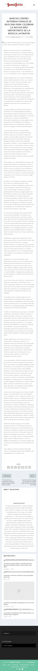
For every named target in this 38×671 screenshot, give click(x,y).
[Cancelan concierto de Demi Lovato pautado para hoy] (19, 572)
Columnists (15, 665)
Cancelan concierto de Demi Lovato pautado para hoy (18, 576)
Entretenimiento (24, 665)
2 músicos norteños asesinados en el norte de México (19, 603)
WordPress (32, 662)
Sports (32, 665)
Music (31, 37)
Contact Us (24, 667)
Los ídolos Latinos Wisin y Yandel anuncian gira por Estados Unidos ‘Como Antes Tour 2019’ (18, 565)
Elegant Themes (15, 662)
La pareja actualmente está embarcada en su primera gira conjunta (19, 613)
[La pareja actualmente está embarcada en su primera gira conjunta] (19, 609)
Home (4, 665)
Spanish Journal (15, 37)
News (9, 665)
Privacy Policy (15, 667)
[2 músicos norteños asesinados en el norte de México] (19, 591)
